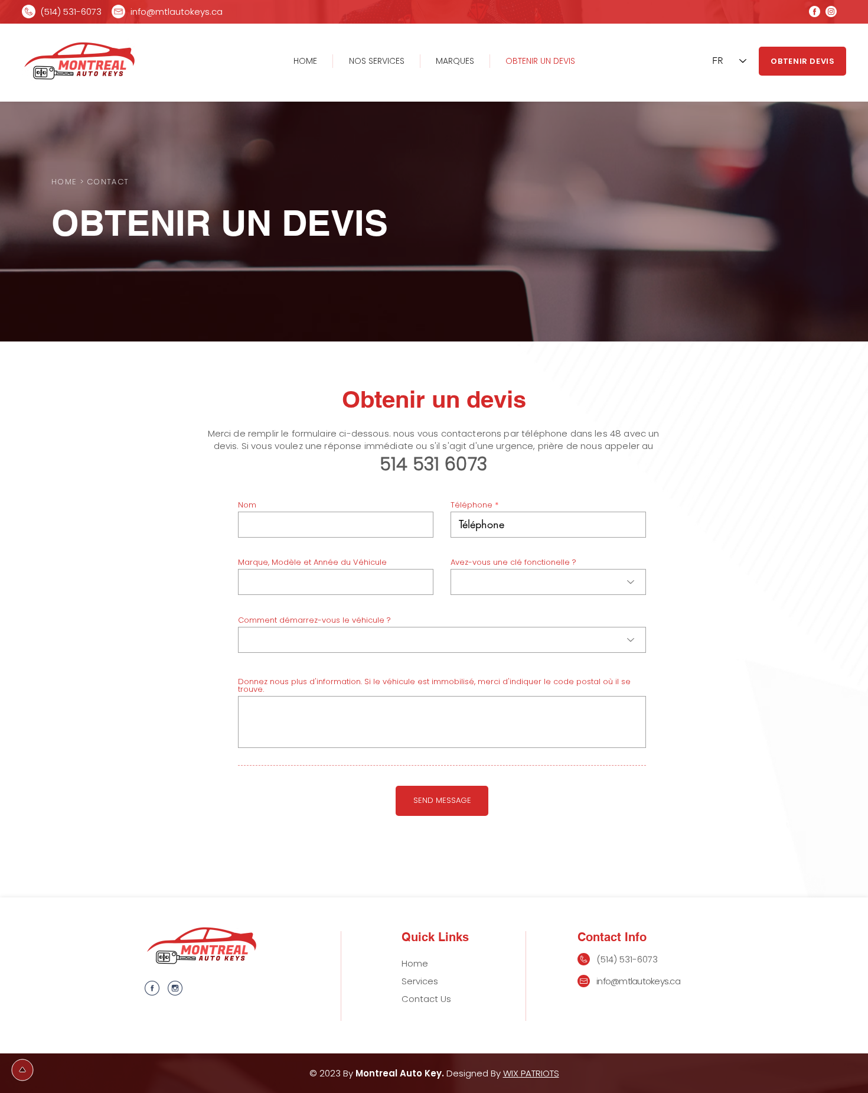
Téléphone (471, 505)
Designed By (474, 1073)
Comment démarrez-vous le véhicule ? (314, 620)
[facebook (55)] (152, 988)
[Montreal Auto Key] (814, 11)
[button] (455, 61)
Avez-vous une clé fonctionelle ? (513, 562)
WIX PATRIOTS (531, 1073)
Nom (247, 505)
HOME (64, 181)
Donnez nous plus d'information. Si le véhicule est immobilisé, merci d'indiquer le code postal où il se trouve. (434, 685)
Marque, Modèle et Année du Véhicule (312, 562)
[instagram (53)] (175, 988)
